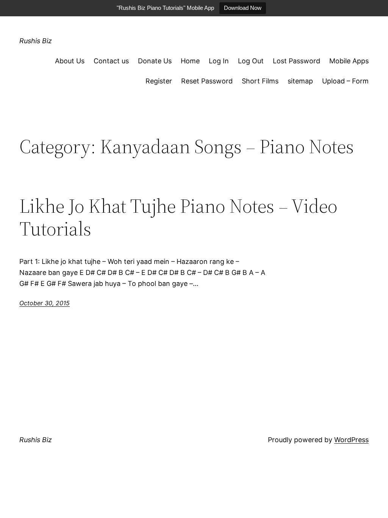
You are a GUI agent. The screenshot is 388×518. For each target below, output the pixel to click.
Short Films (260, 81)
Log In (219, 61)
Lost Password (296, 61)
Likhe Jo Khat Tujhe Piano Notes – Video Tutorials (178, 217)
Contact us (111, 61)
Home (190, 61)
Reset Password (207, 81)
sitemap (300, 81)
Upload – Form (345, 81)
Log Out (251, 61)
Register (159, 81)
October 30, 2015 (44, 303)
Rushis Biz (35, 41)
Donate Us (155, 61)
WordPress (351, 440)
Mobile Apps (349, 61)
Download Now (242, 8)
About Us (69, 61)
